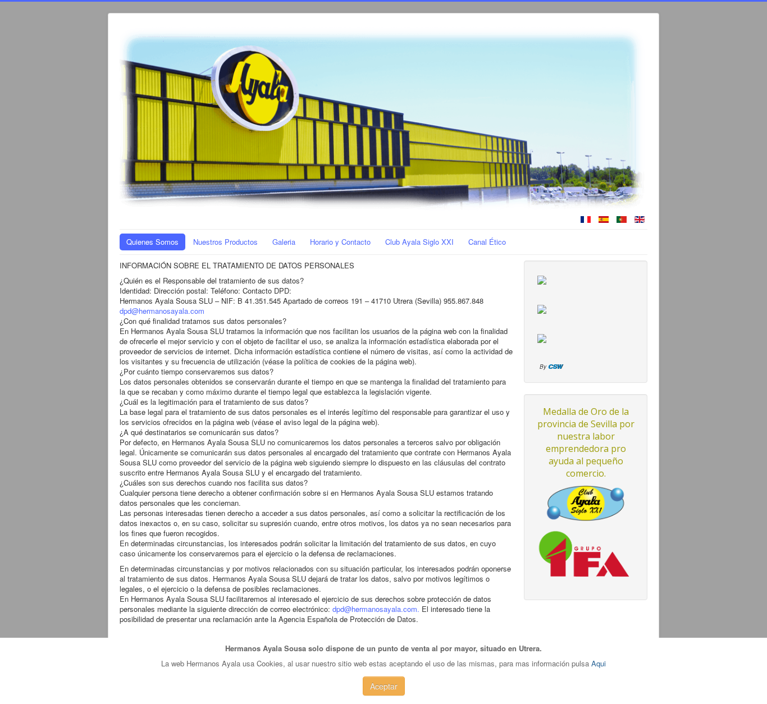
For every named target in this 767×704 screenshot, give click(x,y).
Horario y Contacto (340, 241)
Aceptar (384, 686)
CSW (555, 366)
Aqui (598, 663)
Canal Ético (487, 241)
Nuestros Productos (225, 241)
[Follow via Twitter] (541, 308)
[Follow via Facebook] (541, 278)
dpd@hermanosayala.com (162, 310)
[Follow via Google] (541, 337)
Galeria (283, 241)
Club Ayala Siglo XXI (419, 241)
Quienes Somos (152, 241)
